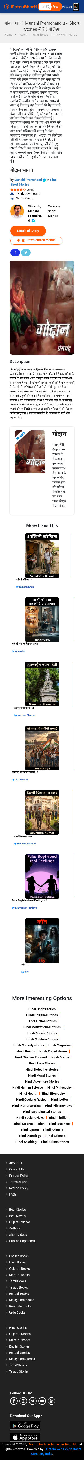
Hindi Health (28, 1093)
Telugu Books (18, 1287)
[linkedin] (51, 1401)
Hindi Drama (60, 1057)
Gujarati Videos (19, 1222)
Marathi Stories (19, 1340)
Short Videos (18, 1234)
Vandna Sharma (26, 715)
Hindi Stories (18, 1327)
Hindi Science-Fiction (29, 1124)
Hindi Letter (59, 1099)
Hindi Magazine (59, 1045)
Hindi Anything (26, 1142)
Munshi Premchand (28, 180)
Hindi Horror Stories (26, 1105)
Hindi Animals (53, 1130)
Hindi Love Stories (42, 1063)
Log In (71, 6)
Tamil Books (17, 1281)
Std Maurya (21, 779)
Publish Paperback (22, 1241)
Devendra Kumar (26, 843)
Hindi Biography (53, 1093)
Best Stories (17, 1209)
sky (27, 972)
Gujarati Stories (20, 1334)
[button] (47, 6)
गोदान (59, 434)
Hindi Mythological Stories (42, 1111)
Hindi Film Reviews (58, 1105)
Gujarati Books (19, 1268)
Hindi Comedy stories (28, 1045)
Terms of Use (18, 1182)
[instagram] (23, 1401)
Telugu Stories (19, 1371)
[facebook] (14, 1401)
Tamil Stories (18, 1365)
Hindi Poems (26, 1051)
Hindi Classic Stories (42, 1033)
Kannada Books (20, 1306)
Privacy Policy (18, 1175)
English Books (19, 1256)
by (17, 587)
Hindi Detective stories (42, 1069)
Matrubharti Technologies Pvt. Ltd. (53, 1444)
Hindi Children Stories (42, 1039)
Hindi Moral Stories (42, 1075)
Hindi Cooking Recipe (31, 1099)
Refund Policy (18, 1188)
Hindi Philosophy (59, 1087)
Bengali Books (19, 1293)
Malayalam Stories (22, 1359)
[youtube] (42, 1401)
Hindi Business (59, 1124)
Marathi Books (19, 1275)
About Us (15, 1163)
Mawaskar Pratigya (26, 907)
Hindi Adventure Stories (42, 1081)
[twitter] (33, 1401)
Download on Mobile (41, 240)
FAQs (13, 1194)
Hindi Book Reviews (30, 1117)
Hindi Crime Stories (55, 1142)
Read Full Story (28, 231)
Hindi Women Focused (31, 1057)
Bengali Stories (19, 1352)
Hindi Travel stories (53, 1051)
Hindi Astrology (30, 1136)
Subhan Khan (26, 587)
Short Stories (53, 213)
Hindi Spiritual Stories (42, 1015)
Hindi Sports (30, 1130)
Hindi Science (55, 1136)
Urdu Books (17, 1312)
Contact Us (17, 1169)
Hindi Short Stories (42, 1009)
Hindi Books (17, 1262)
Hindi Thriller (58, 1117)
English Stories (19, 1346)
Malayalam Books (21, 1300)
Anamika (20, 651)
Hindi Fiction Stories (42, 1021)
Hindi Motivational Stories (42, 1027)
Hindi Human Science (27, 1087)
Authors (14, 1228)
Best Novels (17, 1216)
